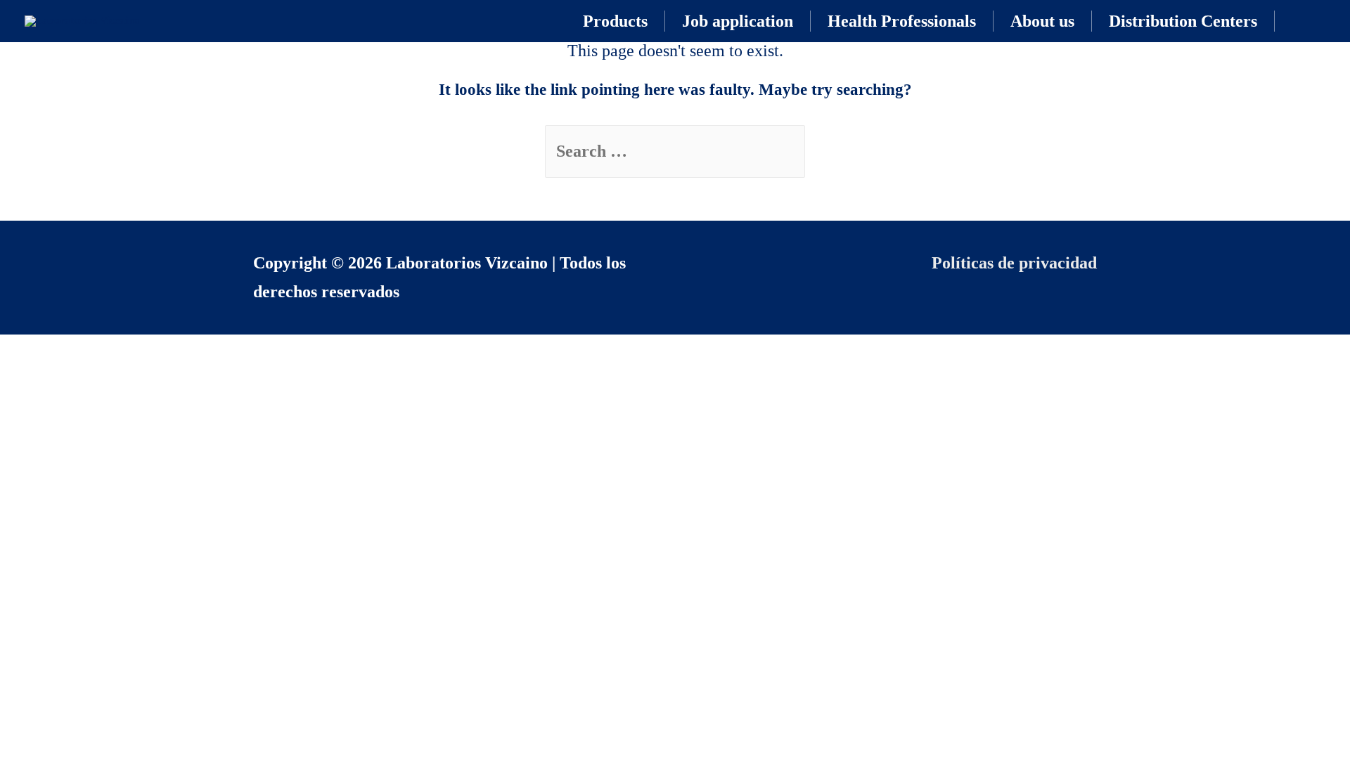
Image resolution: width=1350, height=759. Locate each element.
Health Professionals (902, 21)
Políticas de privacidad (1014, 263)
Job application (737, 21)
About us (1042, 21)
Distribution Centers (1183, 21)
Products (615, 21)
